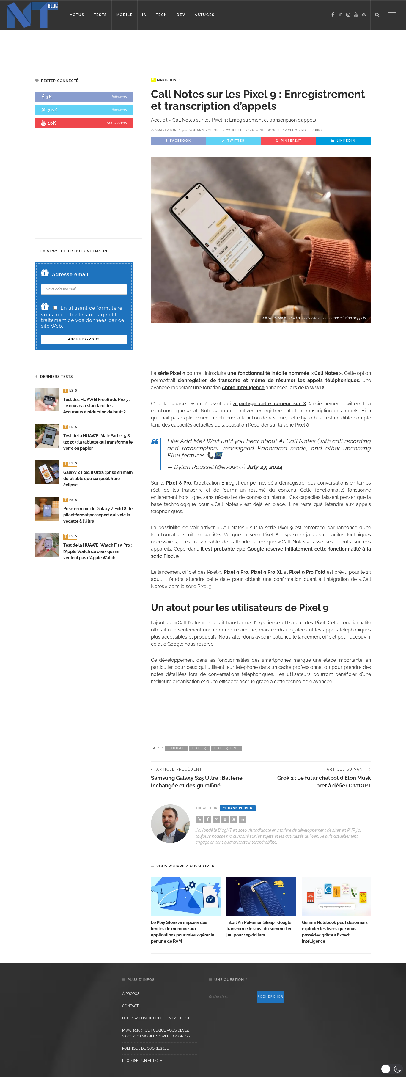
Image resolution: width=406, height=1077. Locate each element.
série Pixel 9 (171, 373)
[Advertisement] (114, 49)
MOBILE (124, 15)
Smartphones (166, 80)
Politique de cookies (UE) (145, 1048)
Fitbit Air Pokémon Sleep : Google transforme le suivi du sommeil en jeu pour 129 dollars (259, 928)
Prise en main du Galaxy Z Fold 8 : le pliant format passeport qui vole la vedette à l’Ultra (98, 514)
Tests (70, 391)
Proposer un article (142, 1061)
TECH (161, 15)
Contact (130, 1006)
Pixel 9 (291, 130)
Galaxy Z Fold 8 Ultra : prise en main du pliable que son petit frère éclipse (98, 478)
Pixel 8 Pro (178, 483)
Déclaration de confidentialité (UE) (156, 1018)
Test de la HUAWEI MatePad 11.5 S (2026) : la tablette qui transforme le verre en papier (98, 442)
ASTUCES (205, 15)
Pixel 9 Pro (311, 130)
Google (274, 130)
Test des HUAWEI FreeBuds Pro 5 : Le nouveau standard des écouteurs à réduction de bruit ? (96, 405)
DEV (181, 15)
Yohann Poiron (204, 130)
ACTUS (77, 15)
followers (119, 97)
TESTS (100, 15)
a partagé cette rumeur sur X (269, 403)
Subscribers (117, 123)
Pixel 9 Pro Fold (307, 572)
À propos (130, 994)
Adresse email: (71, 274)
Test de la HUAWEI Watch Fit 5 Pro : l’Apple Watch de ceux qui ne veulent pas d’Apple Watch (97, 551)
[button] (392, 1069)
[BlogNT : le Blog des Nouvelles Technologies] (32, 14)
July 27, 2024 (265, 467)
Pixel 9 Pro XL (266, 572)
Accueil (159, 120)
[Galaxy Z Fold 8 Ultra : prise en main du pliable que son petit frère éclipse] (47, 472)
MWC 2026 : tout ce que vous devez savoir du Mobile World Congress (156, 1033)
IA (144, 15)
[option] (186, 910)
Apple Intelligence (243, 387)
